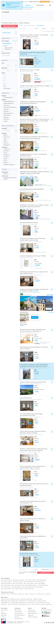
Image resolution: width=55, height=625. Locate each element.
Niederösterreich (14, 593)
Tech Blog (3, 616)
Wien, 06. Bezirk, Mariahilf (18, 581)
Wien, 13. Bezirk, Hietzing (6, 585)
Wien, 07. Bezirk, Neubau (28, 581)
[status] (12, 5)
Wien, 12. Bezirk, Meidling (40, 583)
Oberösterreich (21, 593)
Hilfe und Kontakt (18, 610)
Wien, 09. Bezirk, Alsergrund (6, 583)
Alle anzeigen (51, 312)
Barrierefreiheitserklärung (19, 615)
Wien (43, 593)
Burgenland (3, 593)
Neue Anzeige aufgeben (45, 1)
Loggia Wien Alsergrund (37, 599)
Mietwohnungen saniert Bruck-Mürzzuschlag (9, 600)
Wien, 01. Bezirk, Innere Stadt (6, 580)
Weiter (36, 28)
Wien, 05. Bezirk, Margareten (6, 581)
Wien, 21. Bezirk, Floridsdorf (6, 588)
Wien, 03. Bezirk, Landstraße (30, 580)
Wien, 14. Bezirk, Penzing (16, 585)
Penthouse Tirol (4, 604)
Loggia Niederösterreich (5, 602)
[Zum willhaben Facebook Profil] (53, 622)
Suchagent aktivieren (10, 26)
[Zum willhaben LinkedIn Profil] (51, 622)
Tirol (35, 593)
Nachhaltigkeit (3, 613)
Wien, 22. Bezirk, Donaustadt (18, 588)
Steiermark (31, 593)
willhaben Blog (4, 615)
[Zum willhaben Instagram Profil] (44, 622)
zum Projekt (48, 308)
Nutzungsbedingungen (19, 613)
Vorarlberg (39, 593)
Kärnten (8, 593)
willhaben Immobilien (32, 611)
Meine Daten (17, 616)
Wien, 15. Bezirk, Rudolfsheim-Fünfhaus (29, 585)
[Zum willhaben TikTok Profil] (46, 622)
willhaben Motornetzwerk (32, 613)
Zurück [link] (21, 28)
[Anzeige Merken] (52, 35)
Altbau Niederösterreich (32, 600)
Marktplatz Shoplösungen (33, 616)
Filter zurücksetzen (40, 25)
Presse (2, 611)
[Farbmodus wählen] (52, 1)
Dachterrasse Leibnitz (42, 600)
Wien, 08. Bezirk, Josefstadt (39, 581)
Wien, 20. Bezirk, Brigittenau (37, 587)
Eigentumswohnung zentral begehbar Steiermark (10, 599)
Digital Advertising (31, 610)
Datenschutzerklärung (19, 618)
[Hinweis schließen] (22, 2)
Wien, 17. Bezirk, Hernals (5, 587)
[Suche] (16, 131)
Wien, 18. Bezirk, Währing (16, 587)
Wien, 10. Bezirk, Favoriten (18, 583)
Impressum (27, 621)
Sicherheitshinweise (18, 611)
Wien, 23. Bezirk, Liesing (28, 588)
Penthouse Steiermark (31, 602)
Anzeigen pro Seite (45, 569)
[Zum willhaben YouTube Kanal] (49, 622)
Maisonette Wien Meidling (13, 604)
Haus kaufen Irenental (35, 604)
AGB (15, 621)
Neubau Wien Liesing (23, 600)
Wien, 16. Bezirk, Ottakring (43, 585)
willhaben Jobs (30, 615)
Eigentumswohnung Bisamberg (26, 599)
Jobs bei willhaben (4, 610)
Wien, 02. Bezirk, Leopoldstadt (18, 580)
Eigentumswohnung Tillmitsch (46, 604)
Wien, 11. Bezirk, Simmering (29, 583)
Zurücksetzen (14, 40)
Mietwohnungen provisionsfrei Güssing (18, 602)
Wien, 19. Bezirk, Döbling (26, 587)
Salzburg (26, 593)
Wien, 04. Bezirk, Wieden (41, 580)
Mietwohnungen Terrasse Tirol (24, 604)
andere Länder (48, 593)
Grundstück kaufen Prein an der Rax (43, 602)
